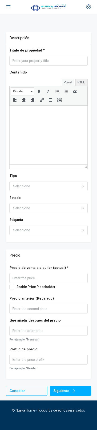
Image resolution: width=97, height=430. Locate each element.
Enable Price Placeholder (36, 287)
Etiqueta (16, 220)
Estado (15, 198)
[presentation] (22, 91)
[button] (22, 91)
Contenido (18, 72)
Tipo (13, 176)
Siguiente (61, 391)
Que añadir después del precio (35, 320)
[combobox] (48, 186)
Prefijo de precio (23, 349)
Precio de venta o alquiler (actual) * (39, 268)
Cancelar (17, 391)
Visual (68, 82)
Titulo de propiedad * (27, 50)
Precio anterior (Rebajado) (31, 298)
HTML (81, 82)
